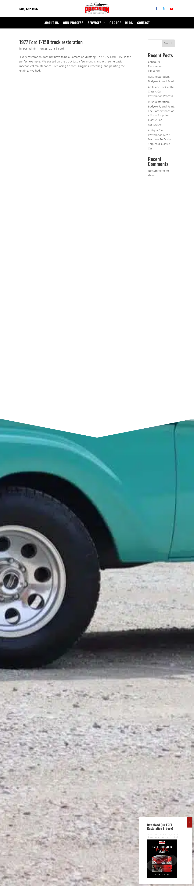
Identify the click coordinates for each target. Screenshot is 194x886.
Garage (115, 22)
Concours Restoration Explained (155, 66)
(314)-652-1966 (42, 262)
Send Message (121, 383)
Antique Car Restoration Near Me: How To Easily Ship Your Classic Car (159, 139)
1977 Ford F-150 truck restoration (51, 42)
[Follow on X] (164, 9)
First (110, 251)
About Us (51, 22)
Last (144, 251)
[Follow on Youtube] (172, 9)
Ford (61, 48)
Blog (129, 22)
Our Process (73, 22)
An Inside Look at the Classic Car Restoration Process (161, 91)
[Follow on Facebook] (156, 9)
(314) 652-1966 (28, 8)
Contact (143, 22)
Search (168, 43)
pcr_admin (30, 48)
